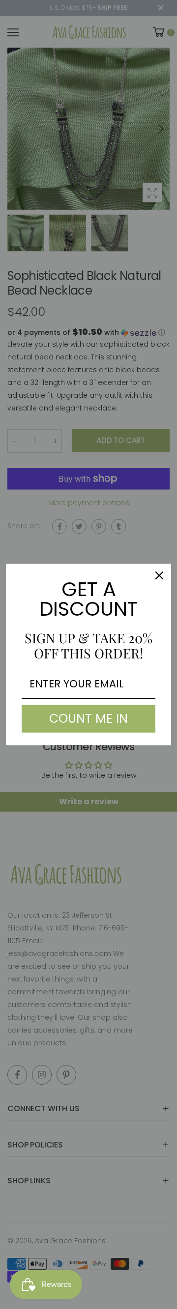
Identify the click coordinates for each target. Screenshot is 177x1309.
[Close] (159, 575)
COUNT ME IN (88, 718)
